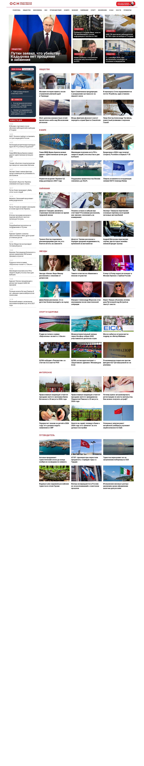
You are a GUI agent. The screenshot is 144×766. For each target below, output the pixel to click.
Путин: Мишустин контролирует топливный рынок (20, 245)
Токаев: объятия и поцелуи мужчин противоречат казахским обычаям (22, 164)
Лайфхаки (44, 188)
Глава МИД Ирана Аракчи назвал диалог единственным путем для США (21, 155)
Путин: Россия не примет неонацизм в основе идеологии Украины (22, 208)
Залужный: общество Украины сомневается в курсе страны (20, 183)
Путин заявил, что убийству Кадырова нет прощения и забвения (35, 56)
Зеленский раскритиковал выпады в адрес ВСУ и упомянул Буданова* (22, 146)
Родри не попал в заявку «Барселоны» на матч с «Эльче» (20, 263)
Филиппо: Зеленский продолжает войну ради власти (21, 199)
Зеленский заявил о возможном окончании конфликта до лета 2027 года (22, 303)
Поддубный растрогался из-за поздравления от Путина (20, 226)
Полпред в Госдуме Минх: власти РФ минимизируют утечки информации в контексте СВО (87, 34)
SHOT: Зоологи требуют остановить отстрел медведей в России (22, 137)
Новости (18, 100)
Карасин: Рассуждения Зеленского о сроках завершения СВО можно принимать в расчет (22, 254)
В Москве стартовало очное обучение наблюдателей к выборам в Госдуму (22, 128)
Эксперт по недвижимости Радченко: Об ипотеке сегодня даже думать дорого (21, 112)
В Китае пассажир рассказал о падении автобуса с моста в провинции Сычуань (20, 217)
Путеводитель (47, 435)
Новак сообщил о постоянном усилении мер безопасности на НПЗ (86, 59)
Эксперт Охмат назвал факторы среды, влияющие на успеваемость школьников (22, 173)
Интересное (45, 372)
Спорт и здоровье (48, 312)
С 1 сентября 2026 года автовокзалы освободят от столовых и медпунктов (116, 59)
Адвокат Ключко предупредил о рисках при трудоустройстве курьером (20, 283)
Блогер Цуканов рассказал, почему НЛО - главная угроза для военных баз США (21, 105)
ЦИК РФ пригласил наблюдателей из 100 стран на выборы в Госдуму (119, 35)
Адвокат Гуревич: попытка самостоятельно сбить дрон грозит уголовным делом (21, 235)
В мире (42, 130)
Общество (16, 49)
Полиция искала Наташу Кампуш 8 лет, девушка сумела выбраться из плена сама (21, 293)
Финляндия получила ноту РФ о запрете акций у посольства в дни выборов (21, 272)
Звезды (43, 251)
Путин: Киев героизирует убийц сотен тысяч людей (20, 191)
